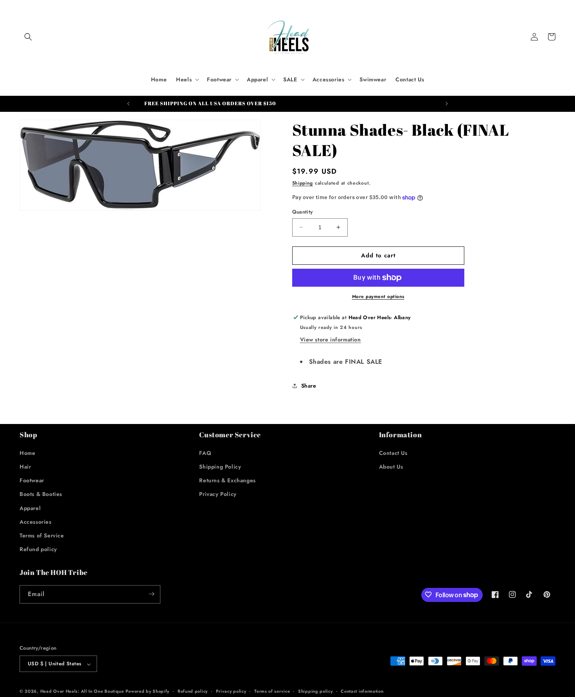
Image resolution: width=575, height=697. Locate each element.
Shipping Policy (220, 466)
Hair (25, 466)
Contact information (362, 691)
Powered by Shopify (148, 691)
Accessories (36, 521)
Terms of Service (42, 535)
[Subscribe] (151, 594)
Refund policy (38, 549)
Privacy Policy (217, 494)
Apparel (30, 508)
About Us (391, 466)
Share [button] (308, 386)
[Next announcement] (446, 103)
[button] (28, 36)
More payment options (378, 296)
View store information (330, 339)
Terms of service (272, 691)
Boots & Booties (41, 494)
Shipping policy (315, 691)
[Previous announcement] (128, 103)
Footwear (32, 480)
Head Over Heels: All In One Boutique (83, 691)
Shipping (302, 183)
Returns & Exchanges (227, 480)
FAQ (205, 452)
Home (27, 452)
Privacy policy (231, 691)
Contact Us (393, 452)
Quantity (302, 212)
